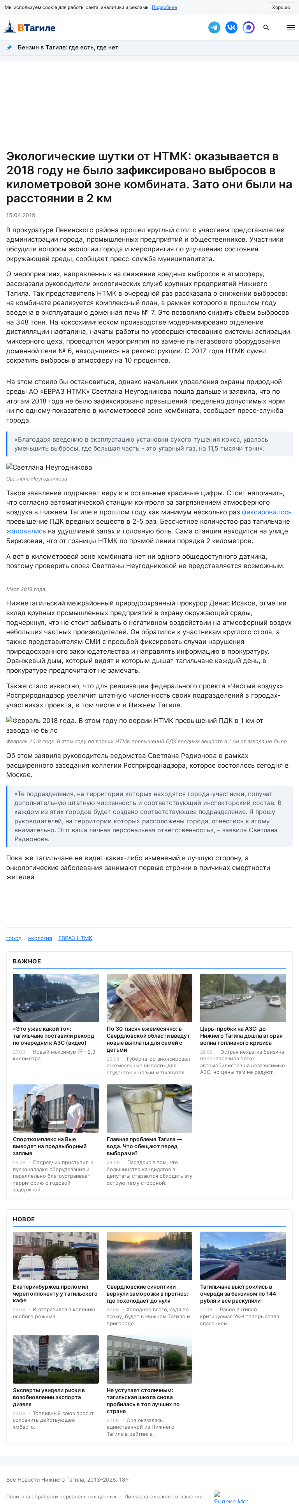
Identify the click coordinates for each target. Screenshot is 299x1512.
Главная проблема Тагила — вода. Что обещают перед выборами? (144, 1146)
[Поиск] (266, 28)
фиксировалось (267, 512)
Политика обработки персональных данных (61, 1496)
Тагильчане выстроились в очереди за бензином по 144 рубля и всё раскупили (238, 1293)
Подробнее (164, 7)
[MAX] (248, 28)
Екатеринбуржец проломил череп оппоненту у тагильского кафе (55, 1293)
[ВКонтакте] (231, 28)
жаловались (26, 531)
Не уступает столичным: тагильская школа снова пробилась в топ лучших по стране (143, 1400)
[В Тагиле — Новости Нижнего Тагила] (99, 27)
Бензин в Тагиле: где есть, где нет (68, 47)
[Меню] (291, 27)
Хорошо (281, 7)
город (14, 938)
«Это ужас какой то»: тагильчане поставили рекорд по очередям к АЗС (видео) (53, 1035)
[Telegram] (214, 28)
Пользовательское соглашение (164, 1496)
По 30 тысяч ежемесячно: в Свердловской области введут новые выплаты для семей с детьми (148, 1039)
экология (40, 938)
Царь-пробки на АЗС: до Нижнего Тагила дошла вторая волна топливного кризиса (241, 1035)
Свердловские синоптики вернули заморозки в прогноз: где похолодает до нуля (147, 1293)
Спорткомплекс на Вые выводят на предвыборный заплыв (49, 1146)
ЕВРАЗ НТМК (75, 938)
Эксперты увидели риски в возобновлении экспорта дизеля (49, 1397)
